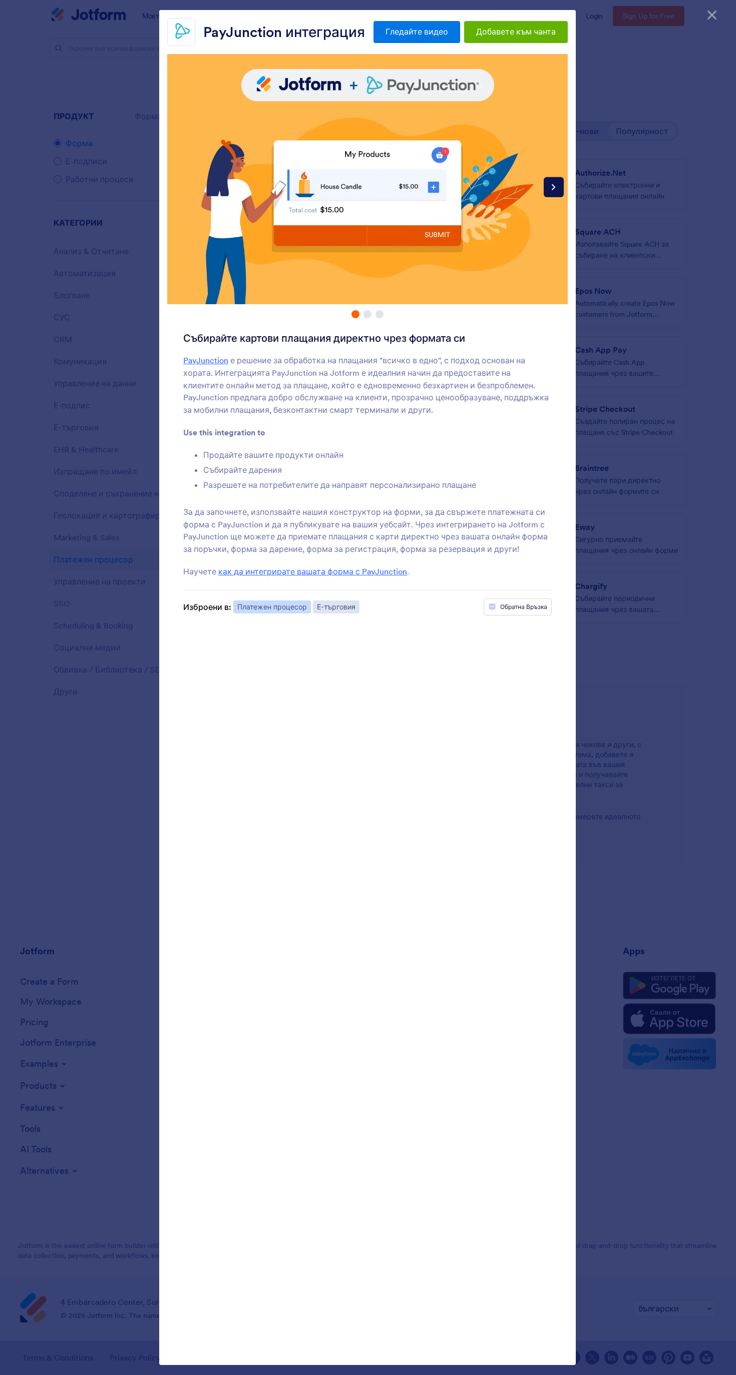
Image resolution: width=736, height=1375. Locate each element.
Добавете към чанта (516, 32)
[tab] (355, 314)
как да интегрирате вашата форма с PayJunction (312, 571)
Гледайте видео (417, 32)
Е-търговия (336, 606)
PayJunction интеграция (284, 32)
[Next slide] (554, 187)
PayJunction (205, 360)
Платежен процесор (272, 606)
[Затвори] (712, 15)
